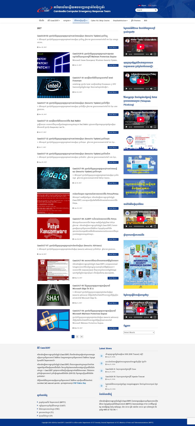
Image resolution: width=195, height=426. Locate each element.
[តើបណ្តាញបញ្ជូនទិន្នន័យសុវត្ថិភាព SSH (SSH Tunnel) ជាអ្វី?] (101, 356)
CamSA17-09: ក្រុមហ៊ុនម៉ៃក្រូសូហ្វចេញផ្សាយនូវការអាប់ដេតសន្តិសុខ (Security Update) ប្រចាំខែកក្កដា (95, 170)
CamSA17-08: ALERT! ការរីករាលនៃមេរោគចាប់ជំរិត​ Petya (94, 219)
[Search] (155, 10)
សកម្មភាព (66, 20)
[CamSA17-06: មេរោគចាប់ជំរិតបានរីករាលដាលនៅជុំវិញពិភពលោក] (53, 270)
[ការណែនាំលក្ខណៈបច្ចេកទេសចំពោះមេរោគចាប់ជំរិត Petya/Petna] (53, 203)
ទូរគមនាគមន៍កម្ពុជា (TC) (46, 412)
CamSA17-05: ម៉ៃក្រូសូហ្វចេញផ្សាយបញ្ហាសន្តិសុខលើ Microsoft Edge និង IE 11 (91, 287)
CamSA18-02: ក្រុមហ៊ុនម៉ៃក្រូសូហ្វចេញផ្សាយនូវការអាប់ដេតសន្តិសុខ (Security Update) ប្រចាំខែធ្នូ (72, 36)
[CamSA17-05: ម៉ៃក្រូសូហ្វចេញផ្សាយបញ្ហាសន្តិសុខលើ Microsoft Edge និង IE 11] (53, 295)
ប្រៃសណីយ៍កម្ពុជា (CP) (46, 415)
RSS (145, 20)
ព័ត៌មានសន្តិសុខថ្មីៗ (80, 20)
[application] (141, 46)
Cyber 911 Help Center (100, 20)
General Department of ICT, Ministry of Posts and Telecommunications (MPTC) (127, 422)
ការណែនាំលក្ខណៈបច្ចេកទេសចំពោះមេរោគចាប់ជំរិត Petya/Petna (95, 193)
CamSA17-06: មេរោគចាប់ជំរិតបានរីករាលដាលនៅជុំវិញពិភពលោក (95, 260)
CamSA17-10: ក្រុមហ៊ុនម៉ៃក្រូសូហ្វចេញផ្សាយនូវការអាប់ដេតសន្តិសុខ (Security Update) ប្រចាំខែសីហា (73, 153)
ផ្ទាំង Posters (135, 20)
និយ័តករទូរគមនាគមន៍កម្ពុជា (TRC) (49, 409)
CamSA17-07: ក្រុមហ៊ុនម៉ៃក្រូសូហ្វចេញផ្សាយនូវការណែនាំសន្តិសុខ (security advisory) (69, 245)
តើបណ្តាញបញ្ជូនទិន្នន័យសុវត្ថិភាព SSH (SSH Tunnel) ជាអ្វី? (124, 354)
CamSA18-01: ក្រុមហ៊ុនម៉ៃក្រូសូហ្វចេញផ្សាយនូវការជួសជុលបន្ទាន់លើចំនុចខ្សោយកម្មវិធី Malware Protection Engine (94, 55)
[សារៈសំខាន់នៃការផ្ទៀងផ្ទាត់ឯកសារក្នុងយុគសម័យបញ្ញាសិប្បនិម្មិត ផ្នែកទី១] (101, 363)
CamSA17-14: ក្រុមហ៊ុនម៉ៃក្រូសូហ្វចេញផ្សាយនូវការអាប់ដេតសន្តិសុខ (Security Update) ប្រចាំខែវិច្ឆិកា (73, 103)
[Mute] (151, 54)
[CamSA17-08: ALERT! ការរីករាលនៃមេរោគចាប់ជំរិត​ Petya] (53, 228)
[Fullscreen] (155, 54)
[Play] (126, 54)
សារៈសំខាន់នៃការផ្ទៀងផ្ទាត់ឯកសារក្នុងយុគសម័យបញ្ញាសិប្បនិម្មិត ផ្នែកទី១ (125, 362)
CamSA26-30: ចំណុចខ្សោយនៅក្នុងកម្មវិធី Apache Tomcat (125, 376)
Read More (112, 47)
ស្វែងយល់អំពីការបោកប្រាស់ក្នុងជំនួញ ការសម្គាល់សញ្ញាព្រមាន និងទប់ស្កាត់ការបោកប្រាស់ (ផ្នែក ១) (131, 385)
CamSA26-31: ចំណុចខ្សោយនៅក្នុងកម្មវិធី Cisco (120, 369)
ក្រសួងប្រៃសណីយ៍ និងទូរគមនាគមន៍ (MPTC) (52, 402)
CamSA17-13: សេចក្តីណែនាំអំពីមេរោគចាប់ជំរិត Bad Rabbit (59, 120)
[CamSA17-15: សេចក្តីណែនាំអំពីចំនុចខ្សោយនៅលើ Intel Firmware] (53, 87)
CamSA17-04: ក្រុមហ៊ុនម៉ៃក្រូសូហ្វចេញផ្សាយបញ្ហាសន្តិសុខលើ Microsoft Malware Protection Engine (94, 312)
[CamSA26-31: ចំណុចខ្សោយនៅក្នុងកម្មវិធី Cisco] (101, 371)
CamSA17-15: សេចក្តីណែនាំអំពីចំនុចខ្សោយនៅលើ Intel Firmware (93, 79)
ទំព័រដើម (41, 20)
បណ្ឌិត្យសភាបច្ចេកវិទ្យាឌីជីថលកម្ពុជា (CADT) (52, 405)
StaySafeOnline (119, 20)
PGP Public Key (79, 383)
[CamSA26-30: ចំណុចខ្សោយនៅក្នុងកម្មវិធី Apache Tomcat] (101, 378)
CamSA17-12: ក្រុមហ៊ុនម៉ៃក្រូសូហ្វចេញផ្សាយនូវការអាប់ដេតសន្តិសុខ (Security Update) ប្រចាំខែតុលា (73, 138)
